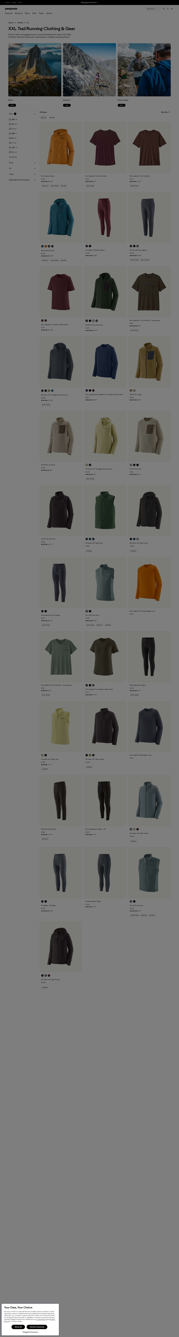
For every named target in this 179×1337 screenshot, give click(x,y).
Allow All (18, 1327)
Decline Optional (37, 1327)
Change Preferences (30, 1332)
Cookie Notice (41, 1319)
